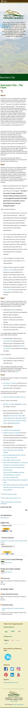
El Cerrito (23, 404)
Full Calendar (8, 562)
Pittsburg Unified (15, 423)
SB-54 (5, 358)
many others (6, 385)
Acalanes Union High (15, 415)
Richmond (17, 404)
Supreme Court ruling (9, 270)
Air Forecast (6, 578)
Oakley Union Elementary (15, 418)
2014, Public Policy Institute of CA (11, 498)
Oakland (14, 383)
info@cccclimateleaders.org (11, 682)
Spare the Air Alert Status (10, 594)
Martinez (5, 404)
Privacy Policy (14, 701)
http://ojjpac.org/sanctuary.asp (11, 460)
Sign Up (6, 517)
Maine (13, 310)
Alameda (5, 397)
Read (2, 517)
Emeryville (17, 397)
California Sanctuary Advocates (12, 430)
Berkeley (11, 397)
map (17, 371)
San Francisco (7, 383)
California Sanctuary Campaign (11, 433)
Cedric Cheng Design (18, 704)
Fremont (22, 397)
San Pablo (11, 404)
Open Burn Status (7, 605)
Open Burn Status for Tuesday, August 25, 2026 (13, 609)
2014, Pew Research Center (9, 494)
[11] (23, 124)
